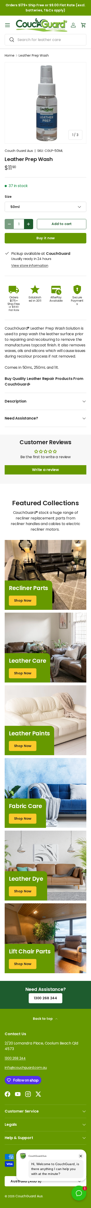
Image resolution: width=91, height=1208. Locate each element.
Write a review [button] (45, 469)
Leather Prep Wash (34, 55)
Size (8, 196)
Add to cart (62, 224)
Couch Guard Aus (19, 150)
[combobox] (45, 39)
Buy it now (45, 238)
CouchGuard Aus (29, 1196)
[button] (83, 25)
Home (9, 55)
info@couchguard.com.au (26, 1067)
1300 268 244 (45, 998)
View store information (29, 265)
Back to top (43, 1018)
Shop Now (23, 600)
